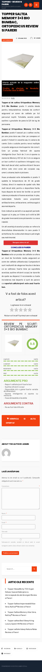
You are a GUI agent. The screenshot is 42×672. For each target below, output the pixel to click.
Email (4, 522)
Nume (4, 513)
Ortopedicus (7, 40)
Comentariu (21, 486)
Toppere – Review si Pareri (12, 3)
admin (38, 38)
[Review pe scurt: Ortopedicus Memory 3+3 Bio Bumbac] (13, 344)
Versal (24, 666)
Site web (4, 531)
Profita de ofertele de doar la (20, 89)
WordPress (14, 666)
